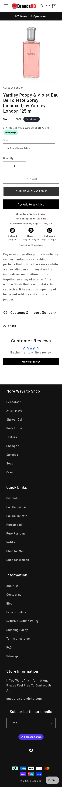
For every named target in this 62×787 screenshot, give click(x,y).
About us (12, 586)
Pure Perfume (16, 533)
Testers (11, 437)
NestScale (38, 245)
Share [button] (12, 325)
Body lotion (14, 428)
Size (5, 140)
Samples (12, 454)
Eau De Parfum (16, 507)
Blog (9, 603)
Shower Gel (14, 419)
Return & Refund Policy (22, 621)
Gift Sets (12, 498)
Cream (10, 472)
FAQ (9, 647)
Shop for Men (15, 551)
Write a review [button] (31, 361)
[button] (6, 6)
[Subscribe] (50, 723)
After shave (14, 410)
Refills (10, 542)
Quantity (8, 158)
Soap (9, 463)
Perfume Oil (14, 524)
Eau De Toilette (17, 516)
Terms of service (18, 638)
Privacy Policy (16, 612)
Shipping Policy (17, 630)
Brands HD (36, 781)
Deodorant (13, 402)
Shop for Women (17, 560)
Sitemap (12, 656)
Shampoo (12, 446)
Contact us (13, 594)
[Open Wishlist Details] (48, 6)
